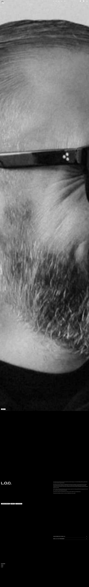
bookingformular (78, 491)
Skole (59, 1)
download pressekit (5, 503)
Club (56, 1)
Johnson (66, 493)
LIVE (53, 1)
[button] (87, 1)
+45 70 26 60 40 (18, 503)
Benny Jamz (71, 493)
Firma (62, 1)
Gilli (74, 493)
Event (65, 1)
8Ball (68, 493)
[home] (27, 2)
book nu (3, 409)
